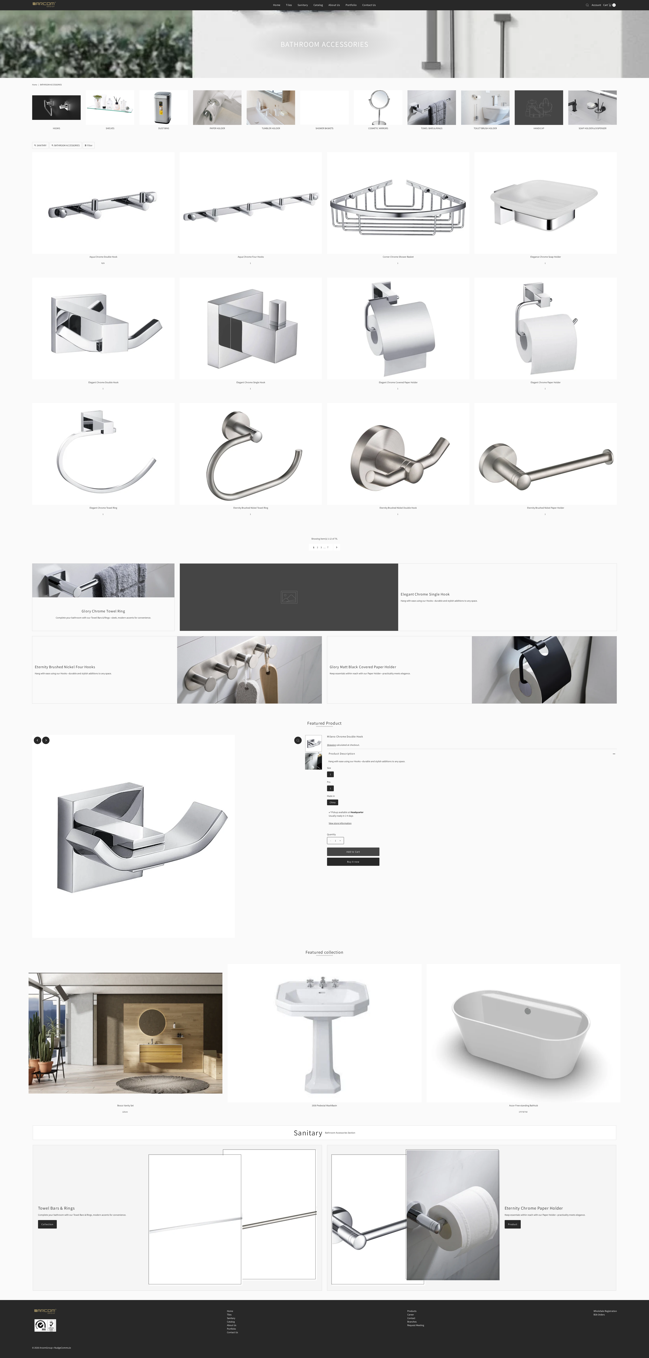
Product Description (342, 753)
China (332, 802)
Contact (411, 1318)
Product (512, 1224)
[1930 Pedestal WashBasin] (324, 1033)
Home (276, 5)
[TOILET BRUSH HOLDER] (485, 107)
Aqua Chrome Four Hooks (251, 256)
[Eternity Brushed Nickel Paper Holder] (545, 454)
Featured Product (324, 723)
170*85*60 (523, 1112)
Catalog (318, 5)
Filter (89, 145)
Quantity (331, 834)
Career (410, 1314)
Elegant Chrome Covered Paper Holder (398, 382)
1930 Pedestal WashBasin (324, 1105)
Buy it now (353, 861)
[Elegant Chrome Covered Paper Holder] (398, 328)
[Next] (46, 740)
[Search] (587, 5)
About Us (334, 5)
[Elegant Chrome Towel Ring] (103, 454)
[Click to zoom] (298, 740)
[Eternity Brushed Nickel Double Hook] (398, 454)
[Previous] (37, 740)
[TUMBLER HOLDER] (271, 107)
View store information (340, 823)
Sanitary (303, 5)
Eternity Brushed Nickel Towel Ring (250, 507)
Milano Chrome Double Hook (345, 736)
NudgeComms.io (62, 1347)
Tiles (289, 5)
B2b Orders (599, 1314)
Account (596, 5)
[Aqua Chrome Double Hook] (103, 203)
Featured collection (325, 952)
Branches (412, 1321)
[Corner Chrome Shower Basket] (398, 203)
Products (411, 1311)
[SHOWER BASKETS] (324, 107)
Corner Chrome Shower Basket (398, 256)
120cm (125, 1112)
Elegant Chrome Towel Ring (103, 507)
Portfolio (351, 5)
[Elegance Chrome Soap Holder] (545, 203)
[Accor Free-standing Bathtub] (524, 1033)
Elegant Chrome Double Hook (103, 382)
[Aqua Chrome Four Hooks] (251, 203)
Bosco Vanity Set (125, 1105)
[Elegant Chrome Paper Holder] (545, 328)
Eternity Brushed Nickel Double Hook (398, 507)
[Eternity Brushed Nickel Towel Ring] (251, 454)
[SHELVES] (110, 107)
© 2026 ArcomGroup (42, 1347)
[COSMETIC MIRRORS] (378, 107)
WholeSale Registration (605, 1311)
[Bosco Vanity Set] (126, 1033)
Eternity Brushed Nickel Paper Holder (545, 507)
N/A (102, 263)
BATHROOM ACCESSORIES (67, 145)
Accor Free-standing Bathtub (523, 1105)
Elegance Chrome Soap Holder (545, 256)
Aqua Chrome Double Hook (103, 256)
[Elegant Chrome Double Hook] (103, 328)
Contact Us (369, 5)
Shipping (331, 744)
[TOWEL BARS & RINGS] (431, 107)
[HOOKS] (56, 107)
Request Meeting (415, 1325)
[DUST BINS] (163, 107)
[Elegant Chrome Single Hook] (251, 328)
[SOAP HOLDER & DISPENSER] (592, 107)
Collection (47, 1224)
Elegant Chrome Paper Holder (546, 382)
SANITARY (41, 145)
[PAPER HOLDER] (217, 107)
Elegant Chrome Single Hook (250, 382)
